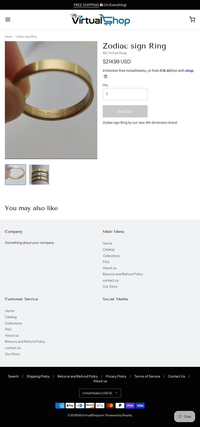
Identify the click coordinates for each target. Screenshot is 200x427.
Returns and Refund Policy (123, 274)
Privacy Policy (116, 376)
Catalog (108, 249)
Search (13, 376)
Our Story (110, 286)
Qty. (105, 85)
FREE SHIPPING (86, 5)
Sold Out (125, 111)
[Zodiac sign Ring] (15, 174)
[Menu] (24, 19)
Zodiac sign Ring (27, 36)
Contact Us (176, 376)
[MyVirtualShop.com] (100, 19)
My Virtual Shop (115, 53)
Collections (111, 256)
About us (110, 268)
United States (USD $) (97, 393)
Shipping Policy (38, 376)
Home (8, 36)
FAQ (106, 262)
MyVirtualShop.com (91, 415)
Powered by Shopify (119, 415)
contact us (111, 280)
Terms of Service (147, 376)
